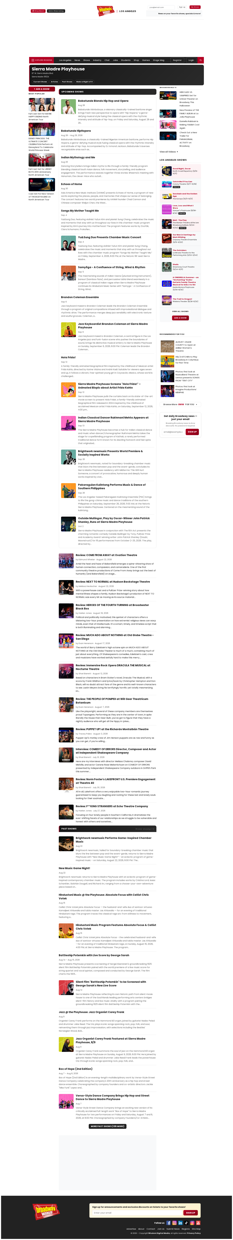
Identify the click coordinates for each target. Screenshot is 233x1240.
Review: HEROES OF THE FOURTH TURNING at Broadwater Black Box (112, 607)
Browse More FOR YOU (178, 404)
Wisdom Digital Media (159, 1233)
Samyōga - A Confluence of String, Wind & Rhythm (111, 267)
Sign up (192, 431)
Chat (107, 60)
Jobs (115, 60)
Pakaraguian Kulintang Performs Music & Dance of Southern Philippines (112, 486)
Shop (136, 60)
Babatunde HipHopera (76, 131)
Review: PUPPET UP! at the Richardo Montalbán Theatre (112, 729)
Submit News (173, 1228)
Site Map (196, 1228)
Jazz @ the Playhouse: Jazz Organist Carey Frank (91, 1012)
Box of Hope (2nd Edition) (75, 1069)
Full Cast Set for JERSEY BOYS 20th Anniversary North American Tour (40, 165)
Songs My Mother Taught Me (80, 211)
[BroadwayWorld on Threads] (192, 1222)
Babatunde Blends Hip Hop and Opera (103, 101)
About (141, 1228)
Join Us (160, 1228)
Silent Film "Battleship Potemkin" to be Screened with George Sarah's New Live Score (111, 983)
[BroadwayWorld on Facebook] (168, 1222)
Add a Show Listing (56, 11)
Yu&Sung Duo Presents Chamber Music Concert (109, 237)
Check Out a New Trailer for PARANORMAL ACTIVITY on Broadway (188, 139)
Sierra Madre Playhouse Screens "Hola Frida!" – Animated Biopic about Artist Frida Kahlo (109, 385)
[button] (200, 60)
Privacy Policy (194, 1233)
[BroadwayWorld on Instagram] (174, 1222)
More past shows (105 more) (107, 1126)
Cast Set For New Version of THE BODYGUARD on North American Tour (41, 190)
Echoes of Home (71, 184)
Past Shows (67, 82)
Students (126, 60)
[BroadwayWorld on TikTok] (186, 1222)
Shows (86, 60)
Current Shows (40, 82)
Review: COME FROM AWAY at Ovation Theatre (106, 555)
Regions (186, 1228)
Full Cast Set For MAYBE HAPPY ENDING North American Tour (40, 110)
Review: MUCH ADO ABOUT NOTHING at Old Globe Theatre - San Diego (115, 637)
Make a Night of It (84, 82)
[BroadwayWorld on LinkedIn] (180, 1222)
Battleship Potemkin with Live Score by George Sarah (94, 955)
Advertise (131, 1228)
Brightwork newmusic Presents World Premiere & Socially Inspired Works (110, 453)
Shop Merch (39, 11)
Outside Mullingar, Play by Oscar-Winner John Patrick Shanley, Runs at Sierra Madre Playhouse (114, 520)
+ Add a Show (42, 89)
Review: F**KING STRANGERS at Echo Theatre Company (112, 806)
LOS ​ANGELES (127, 11)
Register (177, 60)
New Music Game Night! (74, 868)
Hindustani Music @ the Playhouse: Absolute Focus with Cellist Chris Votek (104, 896)
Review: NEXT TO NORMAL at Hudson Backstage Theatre (113, 582)
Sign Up (190, 1212)
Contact (151, 1228)
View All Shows (180, 311)
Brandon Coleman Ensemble (80, 297)
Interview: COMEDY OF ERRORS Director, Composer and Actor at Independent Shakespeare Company (116, 751)
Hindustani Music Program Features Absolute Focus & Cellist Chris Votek (116, 927)
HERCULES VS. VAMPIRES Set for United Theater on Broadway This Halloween (189, 99)
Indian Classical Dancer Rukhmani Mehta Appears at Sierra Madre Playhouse (113, 419)
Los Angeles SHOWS (173, 160)
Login (191, 60)
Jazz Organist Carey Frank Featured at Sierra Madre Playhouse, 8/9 (110, 1040)
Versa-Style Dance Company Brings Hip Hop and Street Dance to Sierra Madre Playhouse (112, 1097)
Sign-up (182, 7)
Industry (97, 60)
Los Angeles (65, 60)
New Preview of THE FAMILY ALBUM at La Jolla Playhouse (189, 113)
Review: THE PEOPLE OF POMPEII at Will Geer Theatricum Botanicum (112, 700)
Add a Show (180, 318)
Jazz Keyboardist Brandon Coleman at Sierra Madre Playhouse (113, 325)
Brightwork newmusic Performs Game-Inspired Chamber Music (113, 839)
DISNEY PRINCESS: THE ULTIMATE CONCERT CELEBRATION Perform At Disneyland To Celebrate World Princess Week (41, 137)
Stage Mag (158, 60)
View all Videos (168, 151)
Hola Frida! (68, 357)
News (77, 60)
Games (146, 60)
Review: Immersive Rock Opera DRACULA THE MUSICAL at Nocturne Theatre (113, 667)
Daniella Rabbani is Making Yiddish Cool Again (189, 124)
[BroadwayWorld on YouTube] (198, 1222)
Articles (54, 82)
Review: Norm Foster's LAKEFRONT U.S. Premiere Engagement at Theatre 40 (115, 781)
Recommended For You (172, 334)
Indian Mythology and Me (78, 157)
